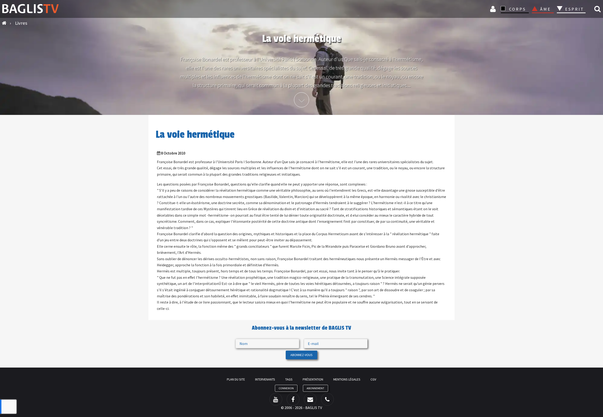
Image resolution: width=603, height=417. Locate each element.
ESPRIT (574, 9)
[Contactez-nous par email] (310, 399)
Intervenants (265, 379)
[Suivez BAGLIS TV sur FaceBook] (293, 399)
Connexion (493, 9)
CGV (373, 379)
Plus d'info (301, 99)
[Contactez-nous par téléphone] (327, 399)
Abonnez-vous (301, 355)
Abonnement (315, 388)
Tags (289, 379)
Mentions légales (346, 379)
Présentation (313, 379)
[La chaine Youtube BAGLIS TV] (275, 399)
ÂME (545, 9)
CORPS (517, 9)
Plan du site (236, 379)
